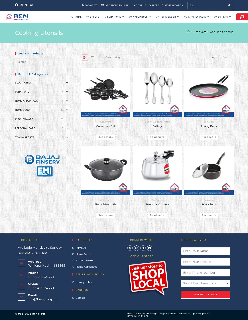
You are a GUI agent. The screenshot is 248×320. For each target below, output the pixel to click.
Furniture (22, 91)
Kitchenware (24, 119)
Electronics (23, 82)
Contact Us (185, 313)
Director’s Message (146, 313)
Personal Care (25, 128)
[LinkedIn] (143, 248)
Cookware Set (105, 126)
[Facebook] (130, 248)
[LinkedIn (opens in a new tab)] (26, 5)
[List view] (93, 57)
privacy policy (84, 282)
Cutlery (157, 126)
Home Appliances (26, 100)
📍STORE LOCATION (172, 5)
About (130, 313)
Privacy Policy (201, 313)
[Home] (188, 32)
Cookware (105, 121)
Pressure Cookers (157, 204)
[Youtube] (149, 248)
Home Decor (84, 254)
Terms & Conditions (137, 315)
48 (225, 57)
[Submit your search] (229, 5)
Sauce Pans (209, 204)
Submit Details (205, 294)
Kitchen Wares (84, 260)
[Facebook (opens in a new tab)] (17, 5)
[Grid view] (85, 57)
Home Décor (23, 110)
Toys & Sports (24, 137)
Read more (105, 137)
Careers (154, 5)
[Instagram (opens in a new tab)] (21, 5)
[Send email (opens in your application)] (31, 5)
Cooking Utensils (221, 32)
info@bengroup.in (42, 299)
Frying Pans (209, 126)
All (231, 57)
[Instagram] (136, 248)
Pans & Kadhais (105, 204)
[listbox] (205, 283)
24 (220, 57)
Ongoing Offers (168, 313)
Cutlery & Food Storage (157, 121)
